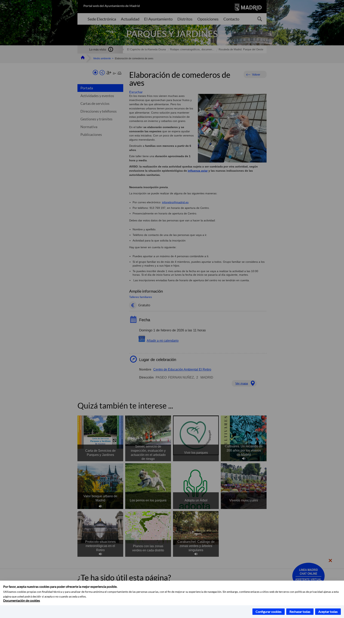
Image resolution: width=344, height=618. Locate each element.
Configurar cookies (268, 611)
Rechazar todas (299, 611)
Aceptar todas (328, 611)
